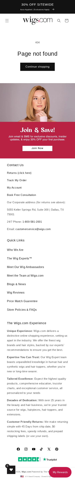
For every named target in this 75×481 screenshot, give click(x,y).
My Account (14, 187)
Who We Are (15, 249)
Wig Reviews (16, 292)
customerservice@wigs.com (33, 229)
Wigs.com (26, 472)
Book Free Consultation (21, 194)
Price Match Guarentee (22, 301)
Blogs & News (16, 284)
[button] (7, 21)
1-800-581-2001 (32, 221)
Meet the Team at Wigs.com (25, 275)
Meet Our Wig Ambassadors (25, 267)
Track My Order (17, 180)
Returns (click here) (19, 172)
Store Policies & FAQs (22, 309)
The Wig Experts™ (19, 258)
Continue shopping (37, 66)
